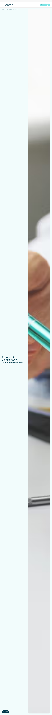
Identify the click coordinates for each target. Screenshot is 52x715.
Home (3, 9)
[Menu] (48, 4)
